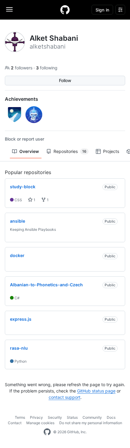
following (46, 67)
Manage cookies (40, 423)
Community (92, 417)
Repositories (70, 151)
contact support (64, 397)
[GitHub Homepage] (47, 432)
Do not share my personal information (90, 423)
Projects (111, 151)
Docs (111, 417)
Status (72, 417)
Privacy (36, 417)
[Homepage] (65, 9)
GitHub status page (96, 390)
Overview (29, 151)
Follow (65, 80)
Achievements (21, 99)
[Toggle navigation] (9, 9)
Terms (20, 417)
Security (55, 417)
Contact (14, 423)
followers (22, 67)
